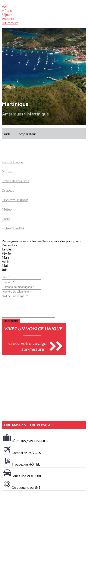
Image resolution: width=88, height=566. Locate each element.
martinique (38, 113)
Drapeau (8, 190)
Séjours (7, 14)
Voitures (8, 19)
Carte (6, 219)
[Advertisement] (34, 388)
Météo (7, 209)
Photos (7, 171)
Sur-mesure (10, 23)
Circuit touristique (15, 200)
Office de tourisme (15, 181)
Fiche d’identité (13, 228)
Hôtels (7, 10)
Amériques (12, 113)
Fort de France (12, 162)
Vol (4, 6)
